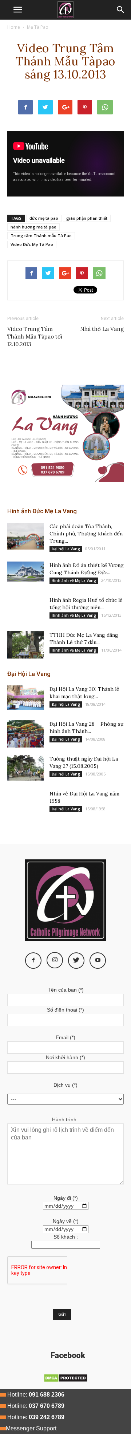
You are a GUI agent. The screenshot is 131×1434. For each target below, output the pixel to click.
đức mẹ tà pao (43, 218)
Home (13, 27)
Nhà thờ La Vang (102, 328)
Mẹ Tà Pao (37, 27)
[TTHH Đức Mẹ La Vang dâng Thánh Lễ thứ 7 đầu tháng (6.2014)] (25, 645)
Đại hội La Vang (66, 548)
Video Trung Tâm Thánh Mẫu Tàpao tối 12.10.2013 (34, 336)
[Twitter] (76, 960)
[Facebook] (33, 960)
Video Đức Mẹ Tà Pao (32, 244)
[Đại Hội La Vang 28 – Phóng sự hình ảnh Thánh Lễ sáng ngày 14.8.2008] (25, 734)
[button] (121, 10)
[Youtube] (98, 960)
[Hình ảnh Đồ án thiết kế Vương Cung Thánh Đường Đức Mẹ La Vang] (25, 572)
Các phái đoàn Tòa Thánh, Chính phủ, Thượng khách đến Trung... (86, 533)
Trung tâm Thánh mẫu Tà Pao (41, 235)
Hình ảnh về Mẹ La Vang (74, 580)
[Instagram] (55, 960)
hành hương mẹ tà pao (33, 227)
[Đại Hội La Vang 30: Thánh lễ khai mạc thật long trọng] (25, 697)
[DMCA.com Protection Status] (66, 1381)
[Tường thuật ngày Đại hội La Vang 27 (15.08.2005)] (25, 768)
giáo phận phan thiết (86, 218)
